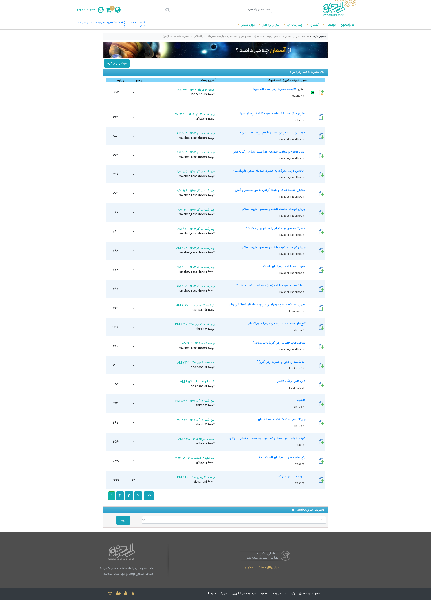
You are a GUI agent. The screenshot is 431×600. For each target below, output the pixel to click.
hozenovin (298, 95)
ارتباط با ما (290, 593)
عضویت (90, 9)
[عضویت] (118, 594)
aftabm (300, 120)
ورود (78, 9)
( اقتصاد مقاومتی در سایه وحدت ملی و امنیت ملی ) (100, 25)
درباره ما (276, 593)
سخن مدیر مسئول (309, 593)
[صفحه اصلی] (133, 594)
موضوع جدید (117, 63)
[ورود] (125, 594)
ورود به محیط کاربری (244, 593)
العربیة (224, 593)
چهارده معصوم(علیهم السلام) (210, 36)
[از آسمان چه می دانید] (215, 50)
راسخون (345, 25)
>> (149, 496)
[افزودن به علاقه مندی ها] (110, 594)
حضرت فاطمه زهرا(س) (176, 36)
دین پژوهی (272, 36)
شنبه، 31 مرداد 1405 (138, 25)
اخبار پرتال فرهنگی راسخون (262, 567)
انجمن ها (286, 36)
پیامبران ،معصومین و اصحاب (246, 36)
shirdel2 (299, 330)
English (213, 593)
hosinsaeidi (297, 311)
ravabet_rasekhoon (292, 139)
